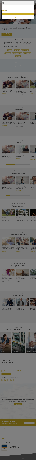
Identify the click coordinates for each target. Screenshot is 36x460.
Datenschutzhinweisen (20, 9)
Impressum (4, 10)
